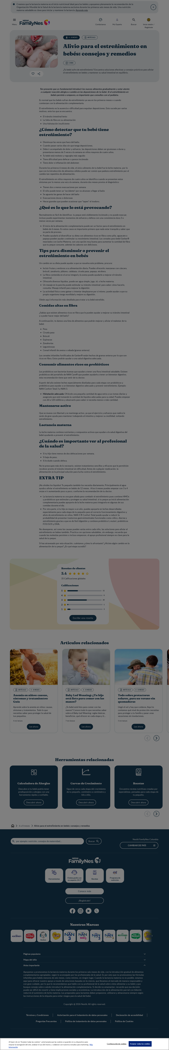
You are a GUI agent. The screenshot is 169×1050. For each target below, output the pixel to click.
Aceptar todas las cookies (140, 1043)
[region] (84, 1044)
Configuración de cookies (116, 1043)
